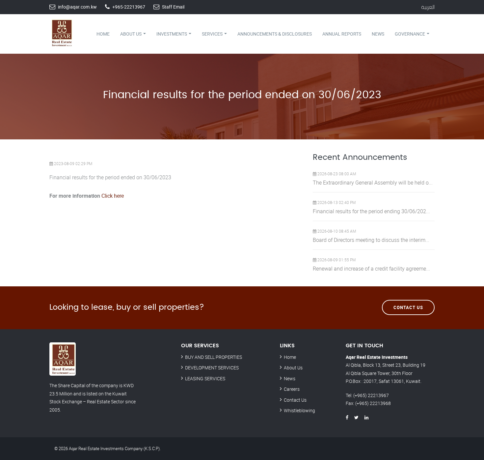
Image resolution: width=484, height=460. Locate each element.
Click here (112, 195)
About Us (131, 34)
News (378, 34)
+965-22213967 (128, 7)
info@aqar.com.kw (77, 7)
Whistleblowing (299, 410)
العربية (428, 7)
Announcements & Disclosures (274, 34)
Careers (292, 389)
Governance (410, 34)
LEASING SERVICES (205, 378)
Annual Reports (341, 34)
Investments (172, 34)
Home (103, 34)
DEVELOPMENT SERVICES (212, 367)
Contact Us (408, 307)
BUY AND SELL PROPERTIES (213, 357)
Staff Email (173, 7)
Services (213, 34)
